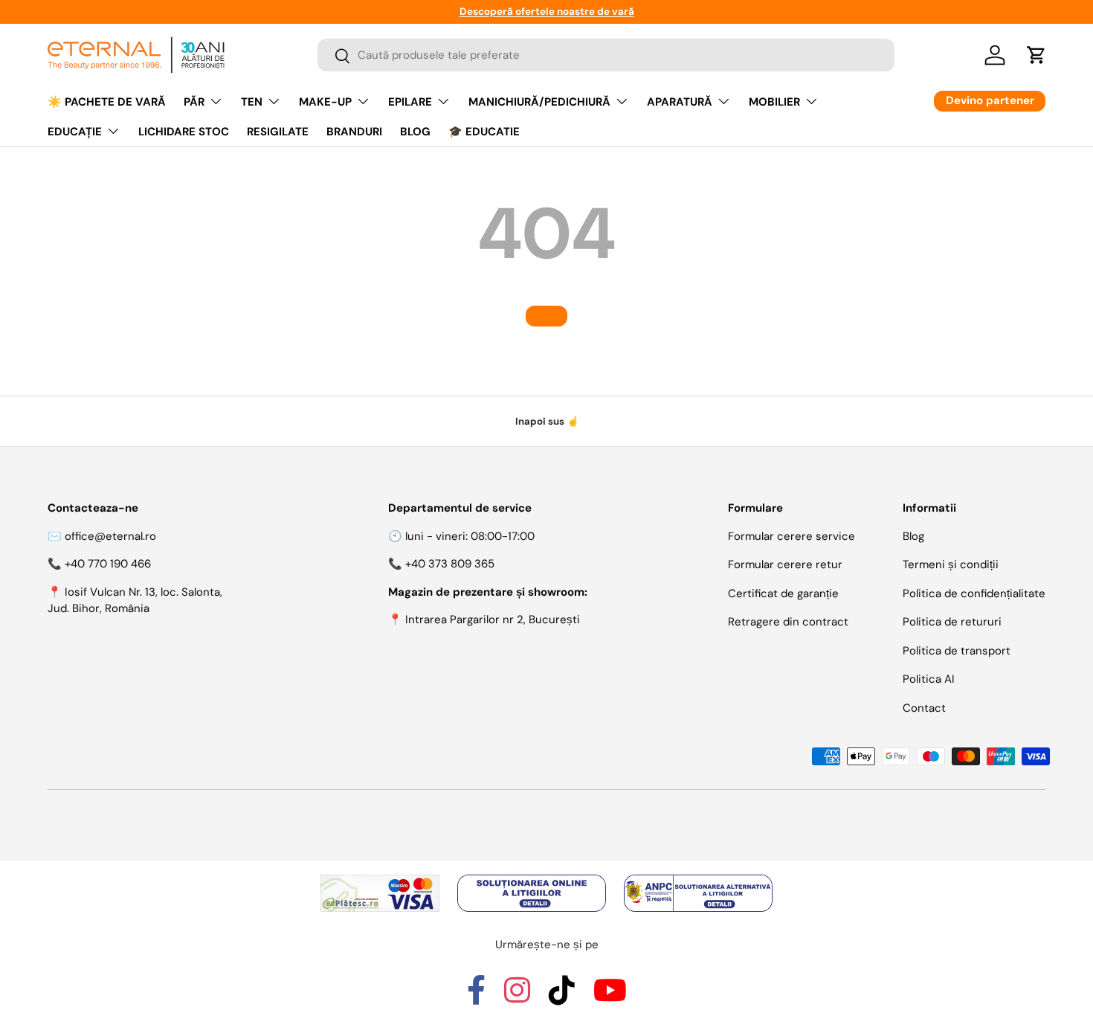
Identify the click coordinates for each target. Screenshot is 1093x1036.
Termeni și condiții (951, 564)
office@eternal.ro (110, 536)
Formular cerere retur (785, 564)
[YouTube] (610, 997)
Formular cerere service (791, 536)
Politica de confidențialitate (974, 593)
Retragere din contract (788, 621)
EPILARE (410, 101)
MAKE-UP (325, 101)
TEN (251, 101)
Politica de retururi (952, 621)
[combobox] (606, 55)
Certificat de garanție (783, 593)
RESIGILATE (278, 131)
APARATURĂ (679, 101)
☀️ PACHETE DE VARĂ (107, 101)
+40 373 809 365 (449, 563)
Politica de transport (956, 650)
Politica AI (929, 679)
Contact (924, 708)
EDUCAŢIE (75, 131)
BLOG (415, 131)
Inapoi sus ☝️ (546, 421)
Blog (913, 536)
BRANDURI (354, 131)
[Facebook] (476, 997)
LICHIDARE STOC (183, 131)
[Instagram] (517, 997)
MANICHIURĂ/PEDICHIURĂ (539, 101)
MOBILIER (774, 101)
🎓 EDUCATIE (484, 131)
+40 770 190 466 (108, 563)
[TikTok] (562, 997)
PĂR (194, 101)
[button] (1036, 55)
